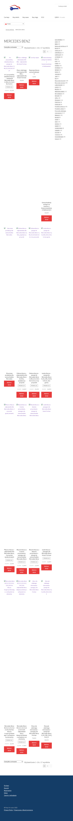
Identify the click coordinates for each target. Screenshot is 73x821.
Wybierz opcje (9, 384)
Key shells (16, 17)
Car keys (6, 17)
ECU (42, 17)
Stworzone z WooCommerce (23, 810)
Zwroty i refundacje (10, 795)
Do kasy (6, 786)
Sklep (6, 793)
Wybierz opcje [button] (9, 96)
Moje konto (7, 790)
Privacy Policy (8, 810)
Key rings (35, 17)
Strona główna (10, 29)
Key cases (26, 17)
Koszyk (6, 788)
